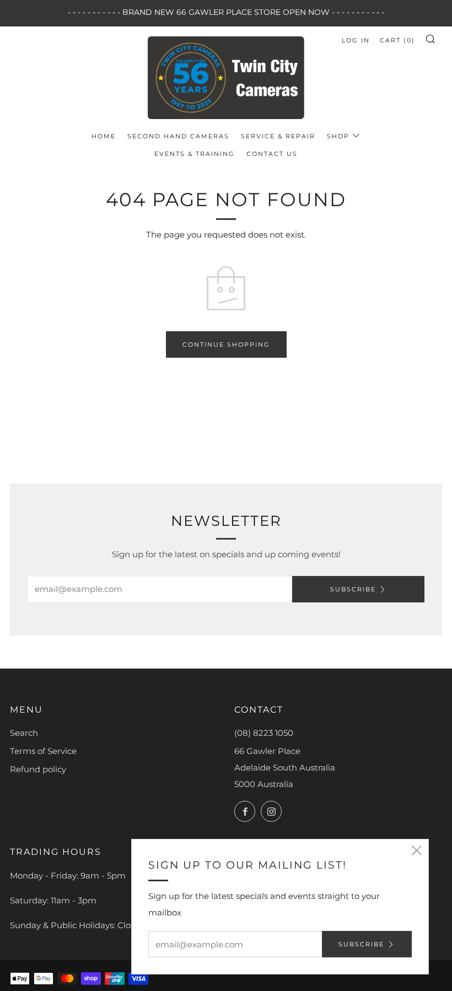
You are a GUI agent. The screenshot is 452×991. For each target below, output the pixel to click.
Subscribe (353, 589)
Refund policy (38, 769)
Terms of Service (43, 751)
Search (24, 733)
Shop (338, 136)
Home (104, 136)
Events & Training (194, 154)
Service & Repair (278, 136)
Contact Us (272, 154)
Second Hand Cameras (178, 136)
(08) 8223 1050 (263, 733)
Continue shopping (226, 344)
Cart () (397, 40)
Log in (356, 40)
